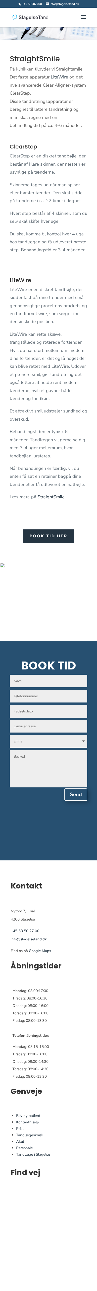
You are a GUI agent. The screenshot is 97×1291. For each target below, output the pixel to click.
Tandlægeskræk (29, 1135)
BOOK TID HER (48, 536)
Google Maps (40, 950)
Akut (20, 1141)
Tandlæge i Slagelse (33, 1154)
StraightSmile (51, 497)
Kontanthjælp (27, 1122)
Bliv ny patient (28, 1115)
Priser (21, 1128)
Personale (24, 1147)
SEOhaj (17, 1288)
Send (76, 794)
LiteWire (59, 77)
